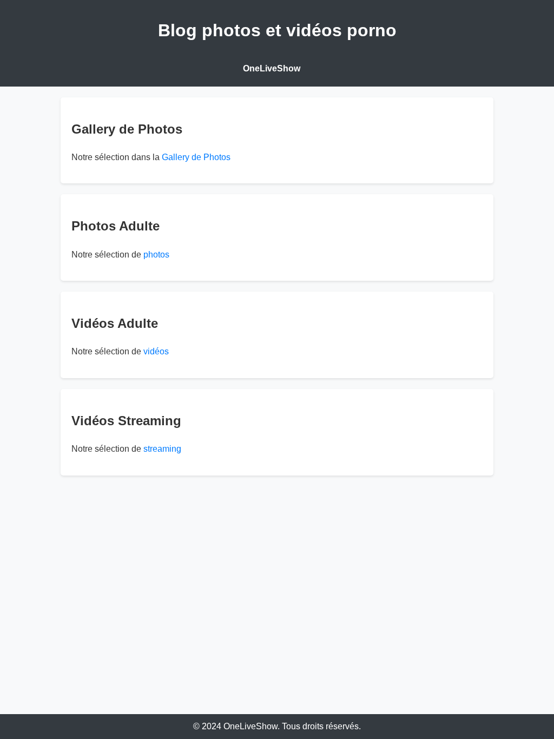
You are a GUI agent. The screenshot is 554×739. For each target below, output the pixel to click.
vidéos (156, 351)
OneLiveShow (271, 68)
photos (156, 254)
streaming (162, 448)
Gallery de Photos (196, 157)
